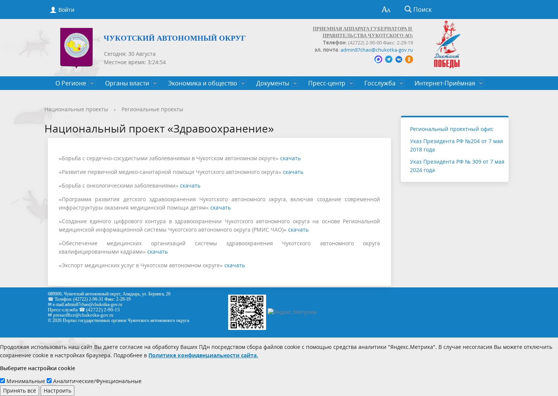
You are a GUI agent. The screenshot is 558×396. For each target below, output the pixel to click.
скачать (290, 158)
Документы (272, 83)
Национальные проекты (76, 109)
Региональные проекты (152, 109)
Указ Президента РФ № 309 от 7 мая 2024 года (457, 166)
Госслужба (380, 83)
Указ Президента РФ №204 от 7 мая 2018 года (456, 145)
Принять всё (19, 390)
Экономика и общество (202, 83)
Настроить (57, 390)
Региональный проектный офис (451, 129)
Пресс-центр (326, 83)
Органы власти (127, 83)
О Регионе (70, 83)
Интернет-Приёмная (445, 83)
